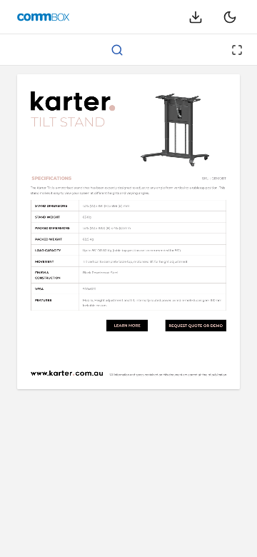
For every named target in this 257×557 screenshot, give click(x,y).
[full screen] (237, 50)
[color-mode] (230, 17)
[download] (195, 17)
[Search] (117, 50)
